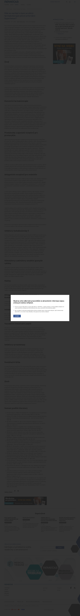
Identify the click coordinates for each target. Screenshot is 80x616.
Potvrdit (17, 316)
